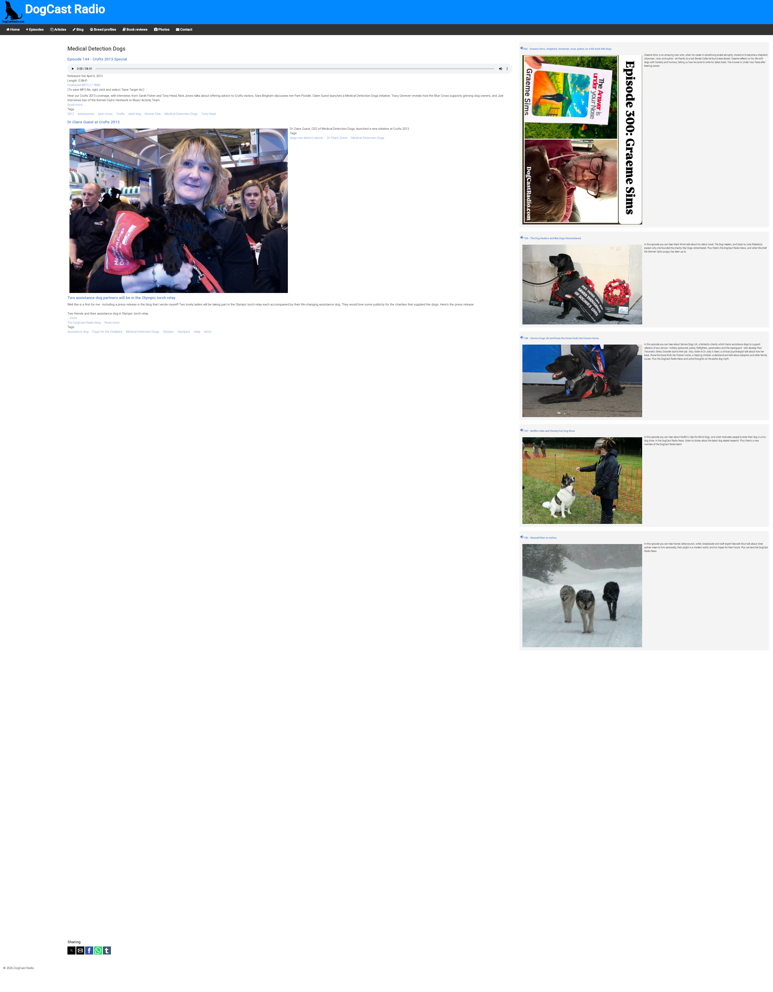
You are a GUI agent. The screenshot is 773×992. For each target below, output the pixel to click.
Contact (185, 29)
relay (197, 331)
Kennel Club (153, 114)
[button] (71, 950)
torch (207, 331)
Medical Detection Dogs (181, 114)
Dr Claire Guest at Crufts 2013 (93, 122)
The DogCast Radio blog (84, 322)
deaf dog (134, 114)
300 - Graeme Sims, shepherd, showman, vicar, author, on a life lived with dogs (567, 49)
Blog (80, 29)
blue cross (105, 114)
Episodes (36, 29)
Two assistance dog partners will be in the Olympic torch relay (121, 297)
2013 (70, 114)
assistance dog (78, 331)
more (73, 318)
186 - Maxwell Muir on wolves (540, 537)
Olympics (184, 331)
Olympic (168, 331)
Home (14, 29)
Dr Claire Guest (337, 138)
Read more (112, 322)
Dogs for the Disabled (107, 331)
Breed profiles (104, 29)
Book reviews (137, 29)
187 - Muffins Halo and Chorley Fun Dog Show (549, 431)
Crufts (120, 114)
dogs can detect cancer (306, 138)
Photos (163, 29)
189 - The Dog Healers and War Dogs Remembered (552, 238)
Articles (60, 29)
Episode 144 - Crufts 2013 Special (97, 59)
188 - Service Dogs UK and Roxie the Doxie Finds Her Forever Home (561, 338)
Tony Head (209, 114)
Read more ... (76, 105)
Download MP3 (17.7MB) (83, 85)
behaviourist (86, 114)
